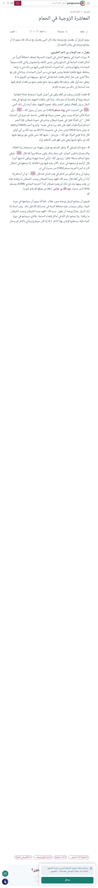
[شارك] (5, 873)
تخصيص (54, 871)
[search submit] (17, 3)
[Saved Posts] (4, 3)
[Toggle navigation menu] (88, 3)
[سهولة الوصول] (8, 3)
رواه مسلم (59, 110)
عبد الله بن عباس (62, 189)
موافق (67, 880)
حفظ (82, 32)
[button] (37, 32)
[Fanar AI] (5, 881)
